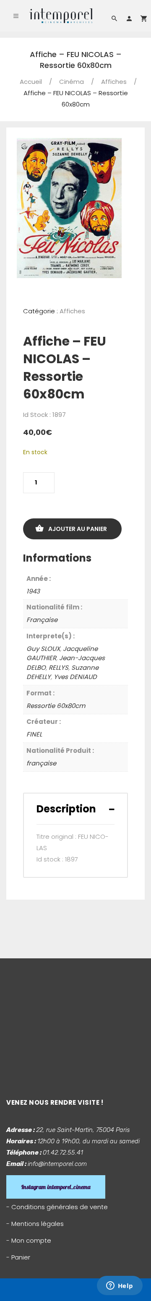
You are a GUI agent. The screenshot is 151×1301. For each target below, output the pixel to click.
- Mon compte (28, 1240)
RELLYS (58, 667)
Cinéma (71, 81)
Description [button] (66, 809)
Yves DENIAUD (75, 676)
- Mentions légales (35, 1223)
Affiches (114, 81)
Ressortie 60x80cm (55, 705)
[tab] (75, 809)
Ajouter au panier (77, 529)
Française (41, 619)
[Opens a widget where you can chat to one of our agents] (119, 1286)
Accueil (31, 81)
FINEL (34, 734)
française (41, 763)
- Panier (18, 1257)
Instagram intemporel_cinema (56, 1187)
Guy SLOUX (43, 648)
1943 (33, 591)
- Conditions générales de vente (57, 1206)
